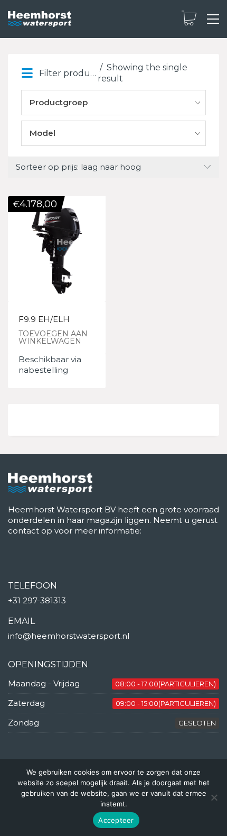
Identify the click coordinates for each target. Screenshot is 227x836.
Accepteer (116, 820)
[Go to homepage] (39, 19)
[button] (213, 19)
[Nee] (214, 797)
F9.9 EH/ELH (44, 319)
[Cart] (189, 19)
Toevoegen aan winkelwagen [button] (53, 337)
